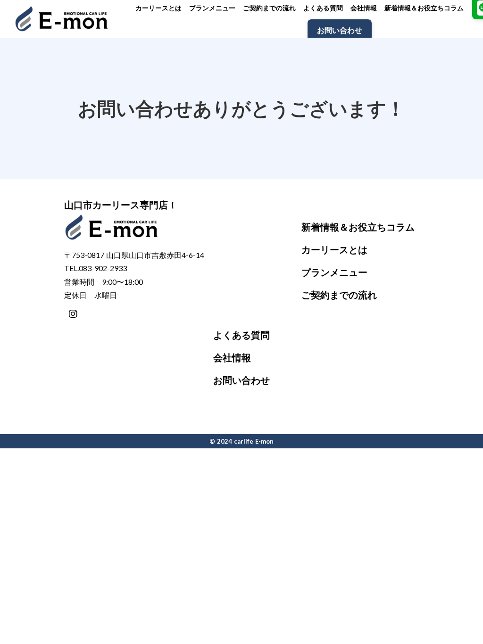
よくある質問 (241, 334)
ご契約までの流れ (339, 294)
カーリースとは (334, 249)
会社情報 (232, 357)
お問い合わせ (241, 380)
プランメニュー (334, 272)
